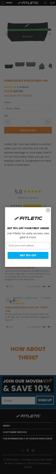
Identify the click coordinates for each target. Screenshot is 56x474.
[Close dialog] (48, 210)
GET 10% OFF (28, 255)
